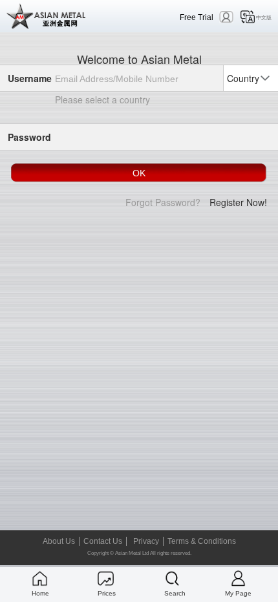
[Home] (40, 578)
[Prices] (106, 578)
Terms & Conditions (201, 541)
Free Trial (196, 17)
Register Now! (238, 202)
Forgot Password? (162, 202)
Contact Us (102, 541)
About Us (59, 541)
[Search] (172, 578)
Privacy (146, 541)
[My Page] (238, 578)
